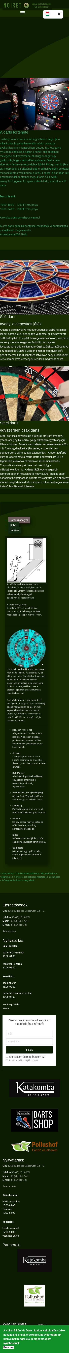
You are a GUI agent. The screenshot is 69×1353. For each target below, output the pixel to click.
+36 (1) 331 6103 (21, 917)
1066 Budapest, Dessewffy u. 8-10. (26, 910)
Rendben (8, 1347)
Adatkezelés (9, 931)
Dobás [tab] (14, 525)
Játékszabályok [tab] (19, 520)
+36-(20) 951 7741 (19, 921)
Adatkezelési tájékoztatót (24, 1060)
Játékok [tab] (14, 530)
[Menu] (22, 12)
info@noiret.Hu (19, 924)
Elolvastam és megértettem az (27, 1058)
